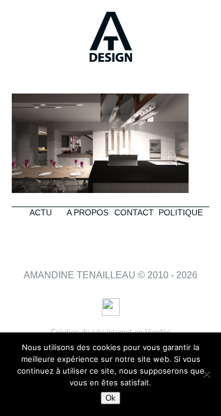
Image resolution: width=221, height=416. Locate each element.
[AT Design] (111, 38)
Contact (134, 212)
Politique (181, 212)
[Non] (206, 374)
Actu (40, 212)
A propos (87, 212)
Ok (110, 398)
